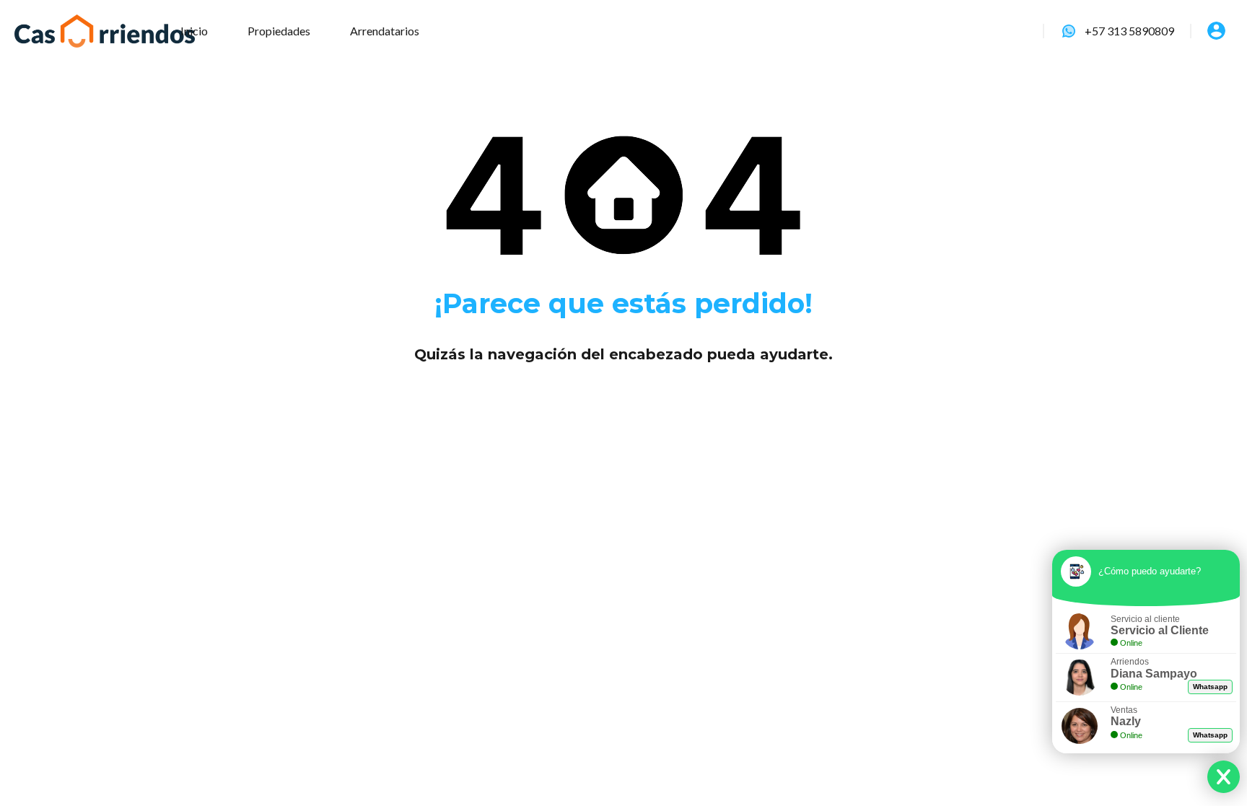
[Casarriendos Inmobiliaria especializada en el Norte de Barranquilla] (104, 31)
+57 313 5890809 (1129, 31)
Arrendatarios (384, 31)
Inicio (194, 31)
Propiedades (279, 31)
